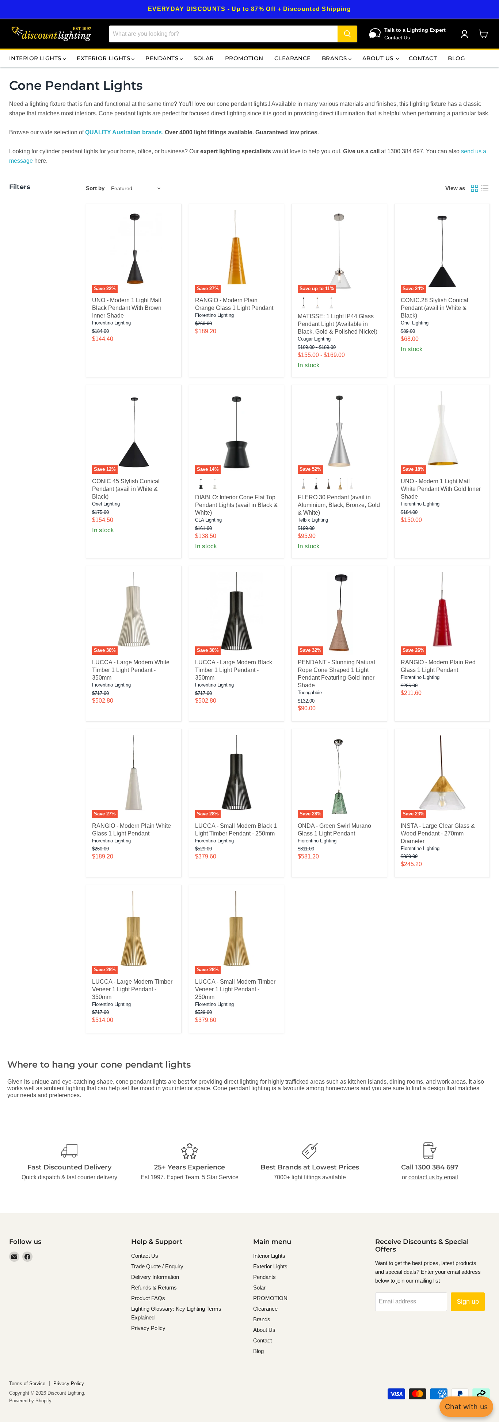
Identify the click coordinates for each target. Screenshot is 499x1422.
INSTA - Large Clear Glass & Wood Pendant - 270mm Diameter (438, 833)
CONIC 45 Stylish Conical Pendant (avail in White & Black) (126, 489)
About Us (378, 58)
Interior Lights (36, 58)
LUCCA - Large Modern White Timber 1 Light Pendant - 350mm (130, 670)
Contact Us (397, 38)
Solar (204, 58)
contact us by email (433, 1177)
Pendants (162, 58)
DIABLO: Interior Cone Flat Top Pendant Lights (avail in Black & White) (236, 505)
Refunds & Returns (154, 1287)
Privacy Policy (148, 1328)
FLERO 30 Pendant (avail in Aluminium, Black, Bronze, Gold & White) (339, 505)
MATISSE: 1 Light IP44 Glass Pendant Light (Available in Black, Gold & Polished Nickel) (337, 324)
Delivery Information (155, 1277)
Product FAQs (148, 1298)
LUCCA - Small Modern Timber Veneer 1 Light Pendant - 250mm (235, 989)
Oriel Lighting (414, 323)
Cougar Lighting (314, 339)
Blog (456, 58)
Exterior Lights (104, 58)
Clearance (292, 58)
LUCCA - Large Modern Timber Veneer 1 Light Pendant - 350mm (132, 989)
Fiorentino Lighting (111, 323)
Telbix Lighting (313, 520)
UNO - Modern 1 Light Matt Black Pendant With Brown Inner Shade (126, 308)
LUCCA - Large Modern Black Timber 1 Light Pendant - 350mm (233, 670)
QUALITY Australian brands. (124, 132)
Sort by (95, 188)
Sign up (468, 1301)
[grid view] (474, 188)
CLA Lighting (208, 520)
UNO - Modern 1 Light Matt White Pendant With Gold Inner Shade (441, 489)
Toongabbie (310, 692)
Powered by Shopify (30, 1400)
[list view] (485, 188)
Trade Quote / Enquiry (157, 1266)
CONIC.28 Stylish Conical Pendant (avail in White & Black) (434, 308)
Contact (423, 58)
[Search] (347, 34)
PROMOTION (244, 58)
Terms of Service (27, 1383)
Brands (335, 58)
